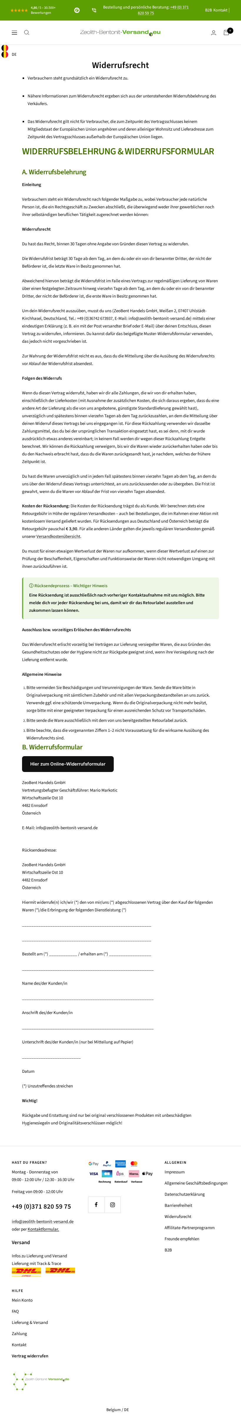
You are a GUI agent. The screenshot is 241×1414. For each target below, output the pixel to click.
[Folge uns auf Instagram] (112, 1205)
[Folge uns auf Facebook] (96, 1205)
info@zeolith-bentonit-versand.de (42, 1222)
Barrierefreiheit (178, 1205)
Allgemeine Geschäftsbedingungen (196, 1183)
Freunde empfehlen (182, 1239)
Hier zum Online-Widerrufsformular (68, 764)
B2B (208, 10)
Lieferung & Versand (30, 1323)
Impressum (175, 1172)
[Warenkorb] (226, 32)
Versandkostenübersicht (58, 536)
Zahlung (19, 1334)
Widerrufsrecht (178, 1217)
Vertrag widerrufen (30, 1356)
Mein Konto (22, 1300)
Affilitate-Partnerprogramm (190, 1228)
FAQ (15, 1311)
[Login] (213, 32)
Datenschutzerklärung (185, 1194)
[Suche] (26, 32)
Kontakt (220, 10)
